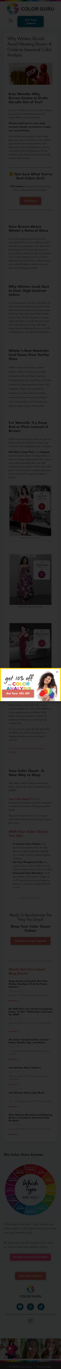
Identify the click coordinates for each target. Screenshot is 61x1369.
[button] (57, 672)
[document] (30, 684)
